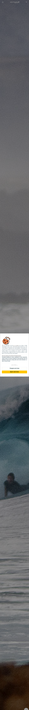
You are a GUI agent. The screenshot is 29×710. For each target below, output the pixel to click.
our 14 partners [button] (16, 345)
